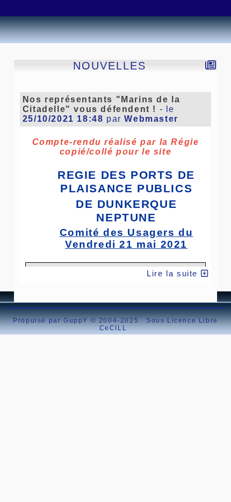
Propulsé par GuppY (51, 320)
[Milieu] (45, 8)
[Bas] (72, 8)
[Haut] (18, 8)
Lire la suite (173, 273)
